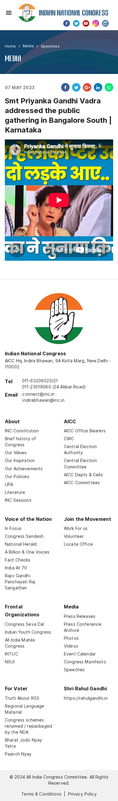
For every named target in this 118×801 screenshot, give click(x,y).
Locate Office (78, 544)
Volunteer (74, 536)
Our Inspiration (20, 460)
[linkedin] (96, 87)
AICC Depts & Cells (83, 474)
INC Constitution (22, 430)
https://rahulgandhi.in (86, 698)
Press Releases (79, 616)
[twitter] (75, 87)
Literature (15, 492)
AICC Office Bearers (85, 430)
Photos (71, 638)
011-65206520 (37, 380)
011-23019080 (36, 386)
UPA (9, 484)
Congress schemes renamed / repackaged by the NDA (28, 726)
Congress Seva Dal (24, 624)
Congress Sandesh (24, 536)
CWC (69, 438)
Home (10, 46)
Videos (71, 646)
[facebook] (64, 87)
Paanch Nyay (18, 754)
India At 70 (16, 567)
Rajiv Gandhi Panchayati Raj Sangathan (20, 581)
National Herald (21, 544)
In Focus (13, 528)
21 (56, 380)
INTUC (11, 654)
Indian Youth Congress (28, 632)
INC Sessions (18, 500)
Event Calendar (80, 654)
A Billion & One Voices (27, 552)
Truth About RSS (22, 698)
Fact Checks (18, 560)
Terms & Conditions (41, 794)
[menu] (9, 12)
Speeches (50, 46)
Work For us (76, 528)
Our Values (16, 452)
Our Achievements (24, 468)
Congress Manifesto (85, 661)
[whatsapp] (107, 87)
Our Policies (17, 476)
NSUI (10, 661)
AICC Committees (82, 482)
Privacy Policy (82, 794)
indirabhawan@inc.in (43, 400)
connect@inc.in (38, 394)
